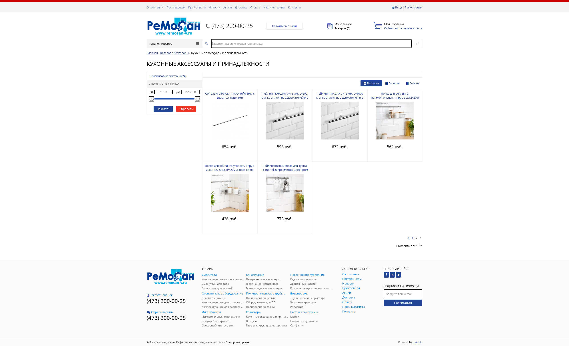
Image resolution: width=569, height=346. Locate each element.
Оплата (255, 7)
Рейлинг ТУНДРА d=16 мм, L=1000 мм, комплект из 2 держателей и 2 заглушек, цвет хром (339, 97)
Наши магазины (274, 7)
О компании (155, 7)
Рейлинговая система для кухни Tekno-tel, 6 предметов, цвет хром (284, 168)
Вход (398, 7)
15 (417, 246)
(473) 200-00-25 (232, 26)
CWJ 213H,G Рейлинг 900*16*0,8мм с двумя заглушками (229, 95)
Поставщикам (175, 7)
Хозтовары (181, 53)
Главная (152, 53)
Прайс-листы (197, 7)
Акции (227, 7)
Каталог (165, 53)
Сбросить (186, 109)
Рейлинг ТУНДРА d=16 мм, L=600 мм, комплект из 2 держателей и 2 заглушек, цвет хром (284, 97)
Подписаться (403, 303)
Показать (163, 109)
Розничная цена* (165, 84)
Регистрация (413, 7)
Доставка (241, 7)
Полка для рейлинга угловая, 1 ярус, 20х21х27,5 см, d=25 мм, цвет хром (229, 168)
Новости (214, 7)
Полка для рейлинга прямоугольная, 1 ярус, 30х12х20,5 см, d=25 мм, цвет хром (395, 97)
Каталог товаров (160, 44)
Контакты (294, 7)
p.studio (417, 342)
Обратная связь (162, 312)
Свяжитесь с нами (284, 26)
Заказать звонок (161, 295)
